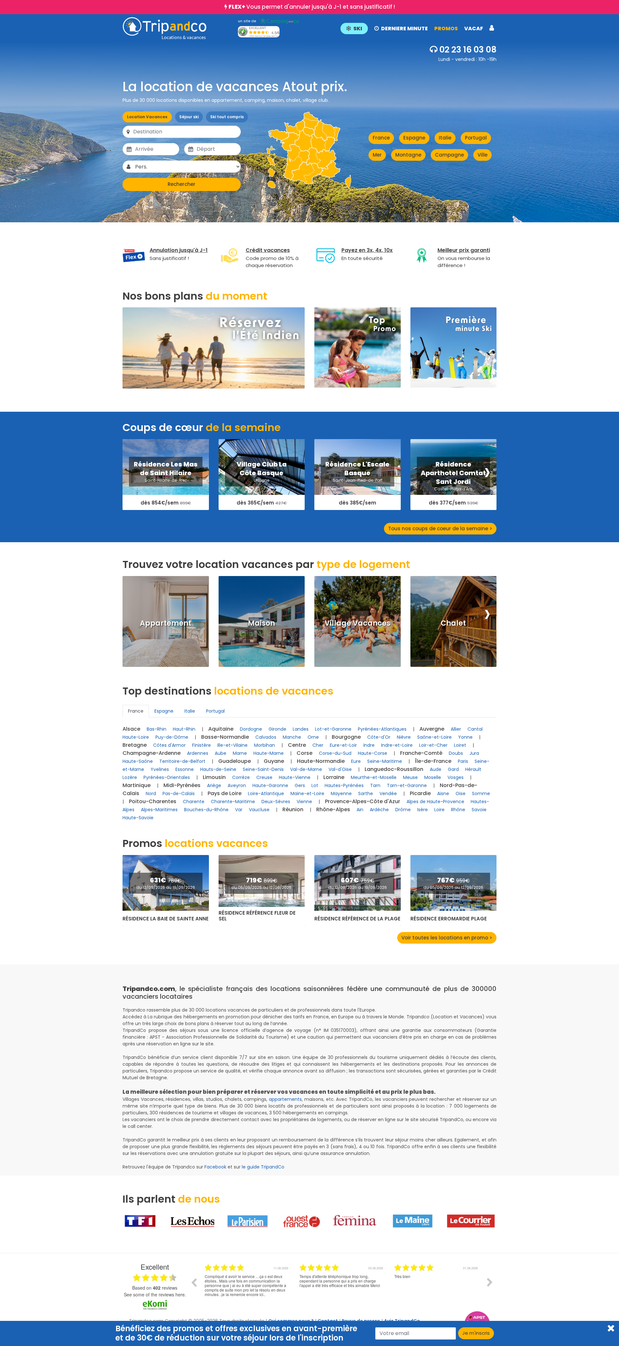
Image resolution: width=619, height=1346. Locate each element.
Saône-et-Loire (434, 737)
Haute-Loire (136, 737)
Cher (317, 745)
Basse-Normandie (225, 737)
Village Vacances (357, 623)
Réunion (292, 809)
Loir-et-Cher (433, 745)
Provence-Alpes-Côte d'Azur (362, 801)
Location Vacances (147, 117)
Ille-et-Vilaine (232, 745)
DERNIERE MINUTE (404, 28)
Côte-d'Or (378, 737)
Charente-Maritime (233, 801)
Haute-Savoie (138, 817)
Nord (151, 793)
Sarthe (365, 793)
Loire (439, 809)
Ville (482, 154)
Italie (445, 137)
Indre (369, 745)
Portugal (476, 137)
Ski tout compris (227, 117)
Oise (461, 793)
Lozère (130, 777)
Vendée (388, 793)
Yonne (465, 737)
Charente (193, 801)
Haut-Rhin (184, 729)
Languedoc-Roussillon (394, 769)
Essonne (184, 769)
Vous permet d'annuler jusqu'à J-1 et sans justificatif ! (312, 7)
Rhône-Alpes (333, 809)
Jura (474, 753)
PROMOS (446, 28)
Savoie (479, 809)
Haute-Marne (268, 753)
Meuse (410, 777)
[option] (247, 1287)
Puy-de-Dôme (171, 737)
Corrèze (241, 777)
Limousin (214, 777)
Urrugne (261, 480)
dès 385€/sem (357, 503)
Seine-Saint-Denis (263, 769)
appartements (285, 1099)
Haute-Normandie (321, 761)
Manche (292, 737)
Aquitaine (220, 729)
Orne (313, 737)
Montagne (408, 154)
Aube (220, 753)
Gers (300, 785)
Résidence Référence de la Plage (357, 919)
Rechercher (181, 184)
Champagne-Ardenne (152, 753)
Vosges (455, 777)
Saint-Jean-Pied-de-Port (357, 480)
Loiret (460, 745)
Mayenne (341, 793)
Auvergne (431, 729)
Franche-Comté (421, 753)
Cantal (475, 729)
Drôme (403, 809)
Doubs (456, 753)
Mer (377, 154)
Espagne (414, 137)
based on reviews (154, 1287)
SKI (357, 28)
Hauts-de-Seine (218, 769)
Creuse (264, 777)
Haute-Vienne (294, 777)
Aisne (443, 793)
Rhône (458, 809)
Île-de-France (433, 761)
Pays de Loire (224, 793)
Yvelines (160, 769)
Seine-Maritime (384, 761)
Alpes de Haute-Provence (435, 801)
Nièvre (404, 737)
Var (238, 809)
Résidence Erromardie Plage (448, 919)
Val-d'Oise (340, 769)
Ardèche (379, 809)
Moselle (432, 777)
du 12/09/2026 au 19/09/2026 (165, 887)
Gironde (277, 729)
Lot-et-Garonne (333, 729)
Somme (481, 793)
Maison (261, 623)
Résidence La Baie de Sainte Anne (166, 919)
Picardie (420, 793)
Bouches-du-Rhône (206, 809)
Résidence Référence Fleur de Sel (257, 916)
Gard (453, 769)
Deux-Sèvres (275, 801)
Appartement (165, 623)
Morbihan (264, 745)
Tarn (375, 785)
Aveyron (237, 785)
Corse (304, 753)
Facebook (215, 1167)
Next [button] (490, 1282)
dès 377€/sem (453, 503)
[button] (417, 28)
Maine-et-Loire (307, 793)
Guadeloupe (234, 761)
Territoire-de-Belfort (182, 761)
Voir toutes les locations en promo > (446, 937)
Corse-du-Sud (335, 753)
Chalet (453, 623)
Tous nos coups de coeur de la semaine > (440, 528)
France (381, 137)
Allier (456, 729)
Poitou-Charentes (152, 801)
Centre (297, 745)
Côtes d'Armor (169, 745)
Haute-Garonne (270, 785)
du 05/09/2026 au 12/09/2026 (261, 887)
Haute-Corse (372, 753)
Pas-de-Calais (178, 793)
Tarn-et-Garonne (407, 785)
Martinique (137, 785)
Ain (360, 809)
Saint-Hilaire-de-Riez (166, 480)
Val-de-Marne (306, 769)
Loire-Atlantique (266, 793)
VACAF (473, 28)
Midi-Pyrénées (182, 785)
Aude (435, 769)
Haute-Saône (138, 761)
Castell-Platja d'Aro (453, 489)
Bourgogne (346, 737)
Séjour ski (189, 117)
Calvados (265, 737)
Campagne (449, 154)
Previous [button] (194, 1282)
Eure (356, 761)
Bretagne (135, 745)
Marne (240, 753)
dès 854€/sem (166, 503)
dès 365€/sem (262, 503)
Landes (301, 729)
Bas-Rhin (156, 729)
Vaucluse (259, 809)
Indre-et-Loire (397, 745)
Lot (314, 785)
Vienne (304, 801)
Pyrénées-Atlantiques (382, 729)
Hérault (473, 769)
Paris (463, 761)
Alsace (131, 729)
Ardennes (197, 753)
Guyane (274, 761)
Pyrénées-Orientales (166, 777)
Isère (422, 809)
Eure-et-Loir (343, 745)
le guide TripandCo (263, 1167)
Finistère (201, 745)
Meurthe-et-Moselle (374, 777)
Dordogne (251, 729)
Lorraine (333, 777)
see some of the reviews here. (155, 1294)
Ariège (214, 785)
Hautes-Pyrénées (344, 785)
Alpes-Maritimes (159, 809)
